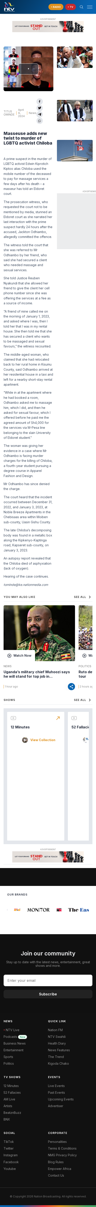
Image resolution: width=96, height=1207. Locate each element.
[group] (15, 910)
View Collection (42, 740)
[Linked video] (75, 57)
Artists (8, 1106)
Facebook (11, 1162)
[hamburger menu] (89, 7)
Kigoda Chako (58, 1063)
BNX (7, 1119)
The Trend (56, 1057)
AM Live (9, 1099)
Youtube (10, 1169)
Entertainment (13, 1050)
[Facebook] (39, 101)
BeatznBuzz (12, 1112)
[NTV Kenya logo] (9, 7)
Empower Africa (59, 1169)
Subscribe (48, 994)
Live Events (56, 1086)
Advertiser (55, 1106)
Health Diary (57, 1043)
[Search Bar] (81, 7)
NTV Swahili (57, 1037)
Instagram (11, 1155)
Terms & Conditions (62, 1148)
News (32, 113)
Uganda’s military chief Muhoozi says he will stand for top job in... (37, 674)
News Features (59, 1050)
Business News (15, 1043)
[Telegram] (39, 114)
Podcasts (14, 1037)
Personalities (57, 1142)
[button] (87, 7)
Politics (9, 1063)
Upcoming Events (61, 1099)
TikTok (9, 1142)
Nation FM (55, 1030)
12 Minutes (20, 727)
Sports (8, 1057)
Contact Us (56, 1175)
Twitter (9, 1148)
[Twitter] (39, 108)
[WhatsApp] (39, 121)
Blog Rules (56, 1162)
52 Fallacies (81, 727)
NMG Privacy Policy (62, 1155)
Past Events (56, 1092)
